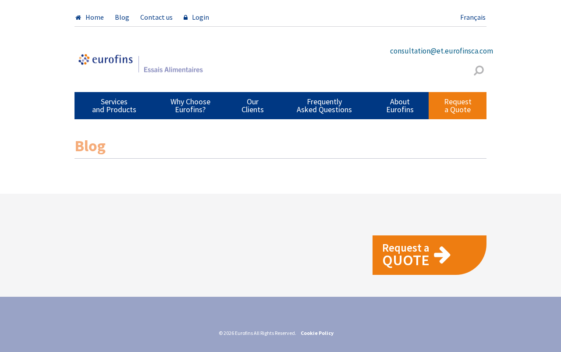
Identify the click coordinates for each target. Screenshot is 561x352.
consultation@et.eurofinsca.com (441, 51)
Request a (406, 255)
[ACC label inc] (140, 66)
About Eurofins (400, 105)
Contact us (156, 17)
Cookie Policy (317, 333)
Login (200, 17)
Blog (122, 17)
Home (94, 17)
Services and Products (114, 105)
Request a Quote (458, 105)
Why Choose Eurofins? (190, 105)
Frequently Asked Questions (324, 105)
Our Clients (252, 105)
